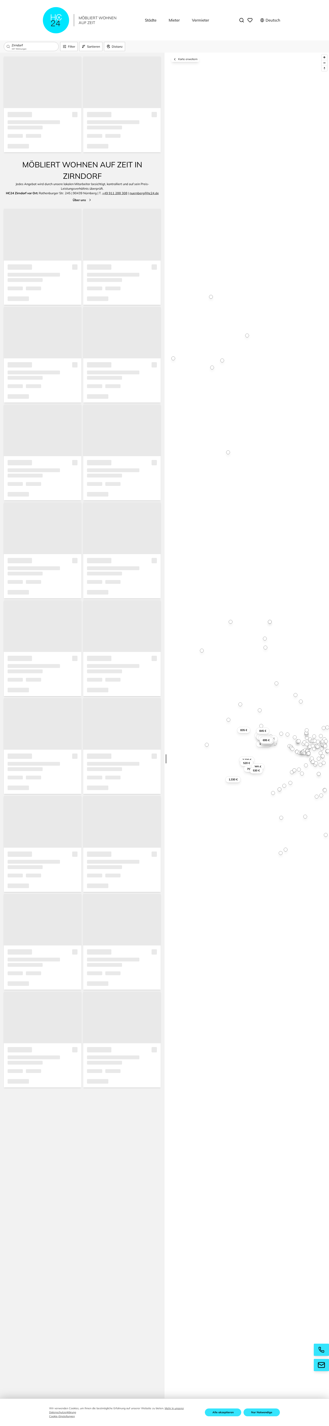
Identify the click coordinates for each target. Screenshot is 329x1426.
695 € (266, 740)
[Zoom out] (324, 63)
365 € (257, 766)
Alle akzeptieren (223, 1412)
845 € (262, 731)
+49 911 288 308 (114, 193)
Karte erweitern (187, 59)
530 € (256, 770)
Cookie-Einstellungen (62, 1416)
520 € (246, 763)
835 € (243, 730)
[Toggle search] (241, 20)
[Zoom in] (324, 57)
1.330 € (233, 779)
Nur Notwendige (261, 1412)
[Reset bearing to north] (324, 68)
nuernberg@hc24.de (144, 193)
